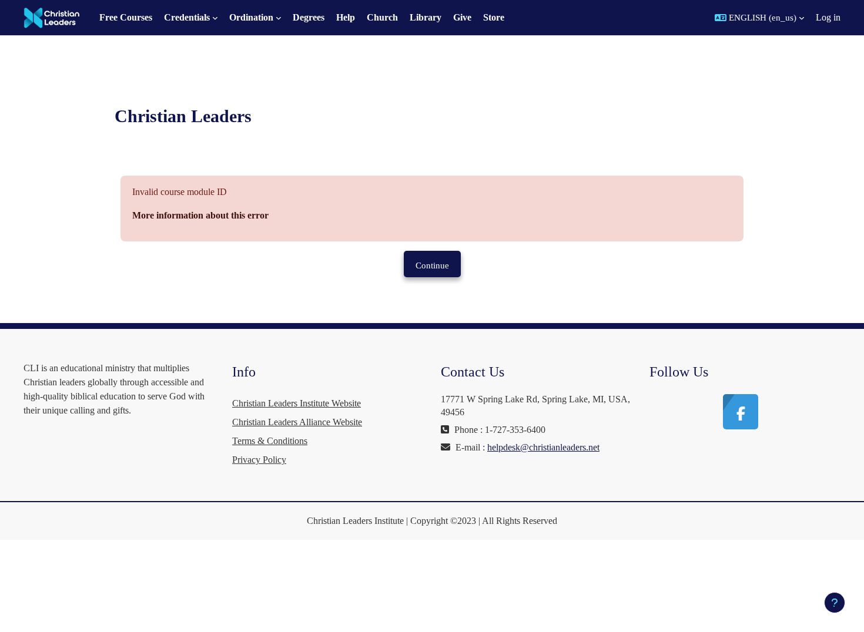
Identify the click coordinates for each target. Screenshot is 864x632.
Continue (432, 265)
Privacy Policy (259, 460)
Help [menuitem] (345, 17)
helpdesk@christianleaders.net (543, 447)
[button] (759, 17)
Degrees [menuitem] (308, 17)
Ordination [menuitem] (251, 17)
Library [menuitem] (425, 17)
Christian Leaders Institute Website (296, 403)
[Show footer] (834, 602)
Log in (828, 17)
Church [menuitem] (382, 17)
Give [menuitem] (462, 17)
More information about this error (200, 215)
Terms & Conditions (269, 441)
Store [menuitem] (493, 17)
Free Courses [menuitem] (125, 17)
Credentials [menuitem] (187, 17)
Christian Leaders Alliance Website (297, 422)
